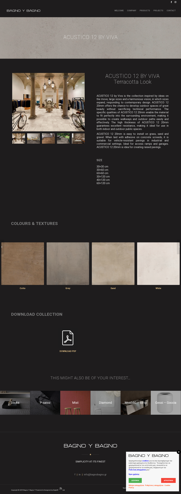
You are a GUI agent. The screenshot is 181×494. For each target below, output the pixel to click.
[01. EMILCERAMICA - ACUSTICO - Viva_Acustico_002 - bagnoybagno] (48, 138)
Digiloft (56, 490)
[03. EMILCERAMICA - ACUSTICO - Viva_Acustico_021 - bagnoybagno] (48, 102)
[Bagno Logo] (23, 10)
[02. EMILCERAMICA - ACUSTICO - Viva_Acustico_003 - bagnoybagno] (63, 138)
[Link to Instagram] (175, 2)
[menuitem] (119, 10)
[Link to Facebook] (171, 2)
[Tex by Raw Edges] (179, 247)
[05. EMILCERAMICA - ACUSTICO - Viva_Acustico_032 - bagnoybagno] (78, 138)
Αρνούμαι (168, 480)
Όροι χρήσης (134, 474)
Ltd (64, 490)
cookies (145, 461)
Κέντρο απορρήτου (136, 485)
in (80, 474)
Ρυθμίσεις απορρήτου (154, 485)
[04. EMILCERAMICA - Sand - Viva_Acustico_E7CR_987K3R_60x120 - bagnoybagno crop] (113, 263)
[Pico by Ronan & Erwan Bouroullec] (2, 247)
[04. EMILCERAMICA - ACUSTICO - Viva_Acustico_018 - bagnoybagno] (33, 138)
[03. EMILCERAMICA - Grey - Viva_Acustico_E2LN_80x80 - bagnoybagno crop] (68, 263)
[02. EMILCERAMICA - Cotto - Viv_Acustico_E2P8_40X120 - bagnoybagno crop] (22, 263)
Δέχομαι (135, 480)
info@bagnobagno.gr (95, 474)
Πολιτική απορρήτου (137, 470)
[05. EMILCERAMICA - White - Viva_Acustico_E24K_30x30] (158, 263)
